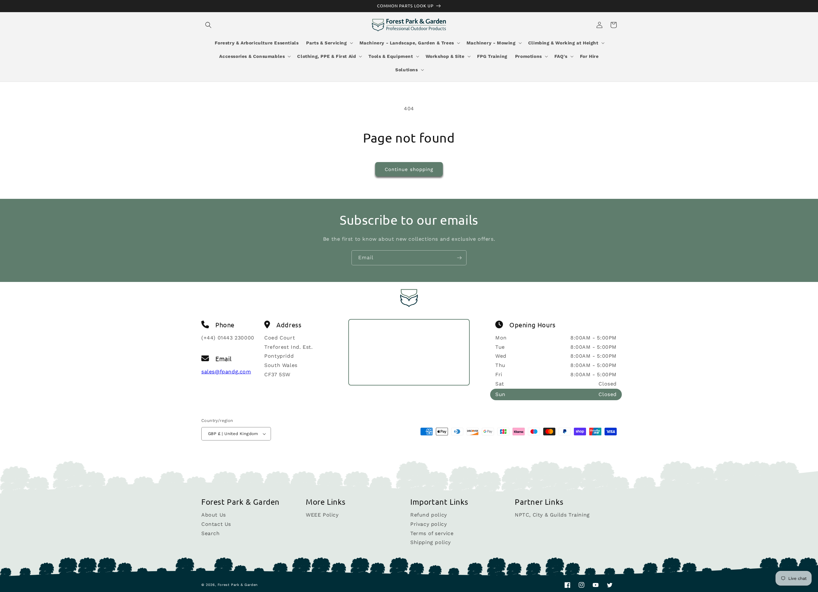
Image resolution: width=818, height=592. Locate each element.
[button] (208, 25)
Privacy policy (428, 524)
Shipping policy (430, 542)
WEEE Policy (322, 515)
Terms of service (432, 533)
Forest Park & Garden (238, 585)
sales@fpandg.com (226, 372)
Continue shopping (409, 169)
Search (210, 533)
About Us (213, 515)
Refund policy (428, 515)
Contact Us (216, 524)
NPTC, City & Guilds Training (552, 515)
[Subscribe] (459, 257)
